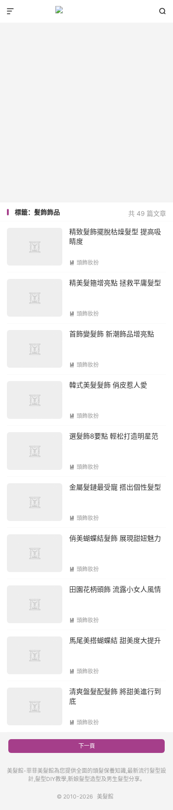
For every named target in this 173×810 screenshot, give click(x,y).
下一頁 (86, 745)
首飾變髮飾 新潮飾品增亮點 (111, 334)
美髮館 (86, 11)
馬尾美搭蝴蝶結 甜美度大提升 (115, 640)
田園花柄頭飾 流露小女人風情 (115, 589)
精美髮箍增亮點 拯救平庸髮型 (115, 282)
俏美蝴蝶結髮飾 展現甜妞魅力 (115, 538)
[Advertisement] (86, 109)
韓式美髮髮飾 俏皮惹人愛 (108, 385)
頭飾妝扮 (84, 262)
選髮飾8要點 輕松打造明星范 (113, 436)
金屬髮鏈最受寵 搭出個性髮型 (115, 487)
